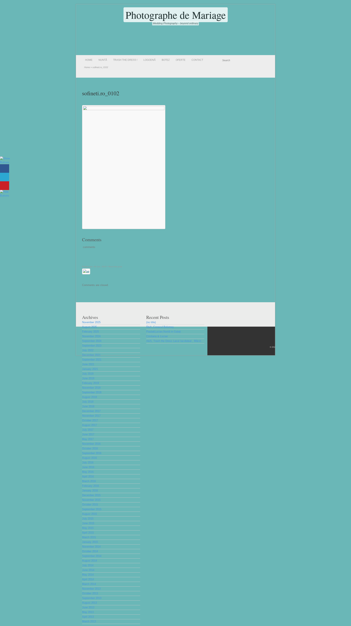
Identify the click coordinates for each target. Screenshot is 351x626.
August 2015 (89, 513)
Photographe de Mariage (176, 15)
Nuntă (103, 60)
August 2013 (89, 602)
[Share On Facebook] (4, 168)
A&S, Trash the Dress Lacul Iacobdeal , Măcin (173, 340)
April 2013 (88, 616)
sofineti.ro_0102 (100, 93)
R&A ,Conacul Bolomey (160, 326)
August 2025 (89, 326)
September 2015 (91, 509)
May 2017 (88, 439)
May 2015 (88, 527)
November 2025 (91, 322)
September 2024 (91, 340)
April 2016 (88, 476)
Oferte (180, 60)
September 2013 (91, 598)
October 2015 (90, 504)
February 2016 (90, 485)
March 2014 (89, 584)
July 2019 (87, 373)
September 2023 (91, 345)
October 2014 (90, 551)
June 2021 (88, 364)
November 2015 (91, 499)
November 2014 (91, 546)
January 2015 (90, 541)
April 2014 (88, 579)
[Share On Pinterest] (4, 185)
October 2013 (90, 593)
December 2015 (91, 495)
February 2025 (90, 331)
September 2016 (91, 453)
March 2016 (89, 481)
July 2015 (87, 518)
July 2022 (87, 350)
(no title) (151, 322)
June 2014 (88, 570)
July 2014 (87, 565)
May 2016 (88, 471)
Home (88, 60)
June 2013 (88, 607)
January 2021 (90, 369)
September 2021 (91, 359)
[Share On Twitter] (4, 177)
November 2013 (91, 588)
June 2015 (88, 523)
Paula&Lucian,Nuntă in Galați (163, 331)
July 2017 (87, 429)
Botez (166, 60)
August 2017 (89, 425)
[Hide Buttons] (5, 195)
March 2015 (89, 537)
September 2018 (91, 392)
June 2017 (88, 434)
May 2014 (88, 574)
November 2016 (91, 443)
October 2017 (90, 420)
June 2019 (88, 378)
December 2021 (91, 354)
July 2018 (87, 401)
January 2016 (90, 490)
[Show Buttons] (5, 162)
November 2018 (91, 387)
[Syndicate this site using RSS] (265, 60)
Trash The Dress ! (125, 60)
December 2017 (91, 411)
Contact (197, 60)
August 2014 (89, 560)
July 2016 (87, 462)
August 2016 (89, 457)
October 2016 (90, 448)
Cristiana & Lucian (157, 336)
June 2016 (88, 467)
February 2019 (90, 383)
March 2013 (89, 621)
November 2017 (91, 415)
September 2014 (91, 556)
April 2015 (88, 532)
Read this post (115, 266)
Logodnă (149, 60)
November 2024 (91, 336)
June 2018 (88, 406)
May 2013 (88, 612)
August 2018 (89, 397)
